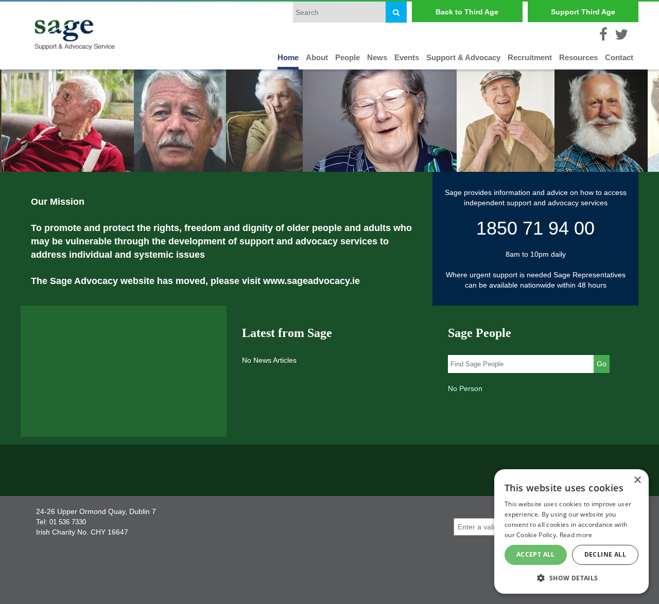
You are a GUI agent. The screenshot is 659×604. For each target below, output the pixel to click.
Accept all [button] (535, 554)
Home (288, 57)
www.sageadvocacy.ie (311, 281)
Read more (576, 534)
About (317, 57)
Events (406, 57)
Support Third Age (583, 12)
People (347, 57)
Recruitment (530, 57)
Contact (619, 57)
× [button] (637, 480)
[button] (571, 577)
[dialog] (571, 531)
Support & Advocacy (463, 57)
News (377, 57)
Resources (578, 57)
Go (601, 364)
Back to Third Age (467, 12)
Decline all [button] (605, 554)
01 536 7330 (67, 522)
